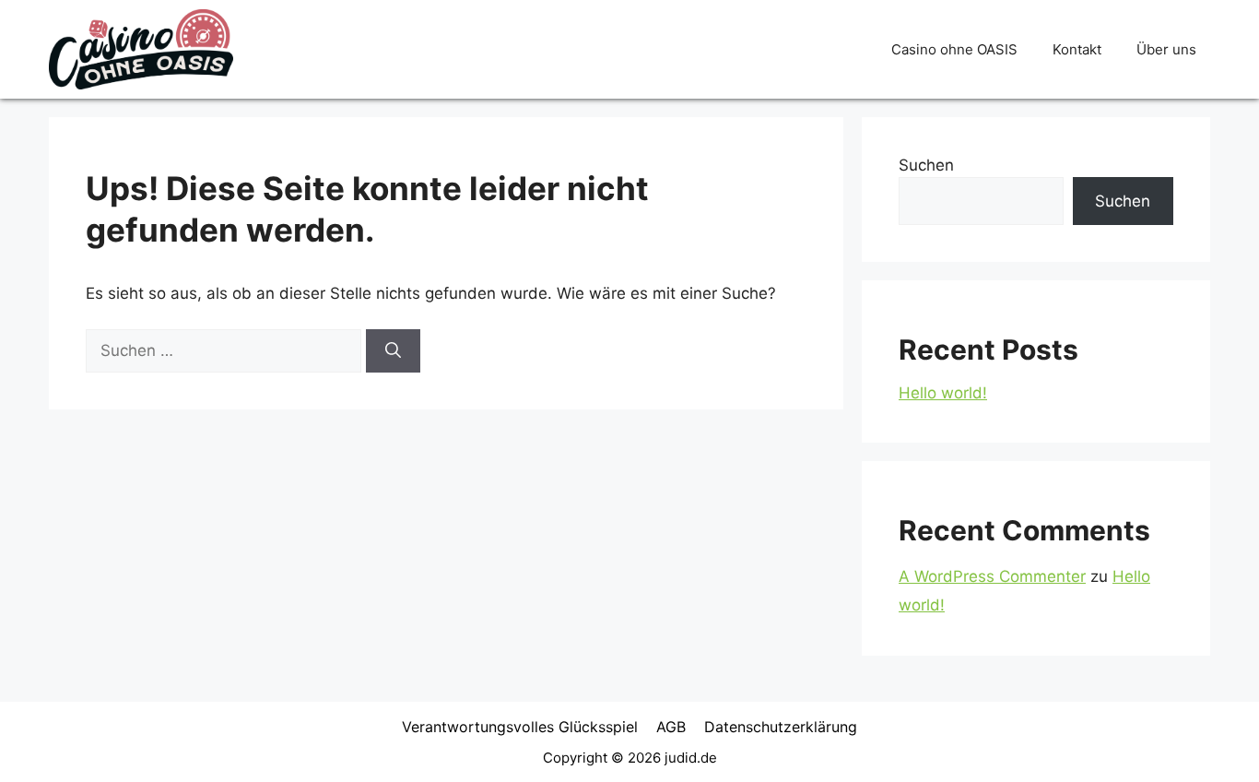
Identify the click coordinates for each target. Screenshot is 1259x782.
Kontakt (1077, 49)
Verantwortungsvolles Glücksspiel (520, 726)
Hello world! (943, 393)
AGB (671, 726)
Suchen (926, 165)
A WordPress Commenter (992, 576)
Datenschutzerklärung (780, 726)
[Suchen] (393, 351)
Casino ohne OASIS (954, 49)
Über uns (1166, 49)
